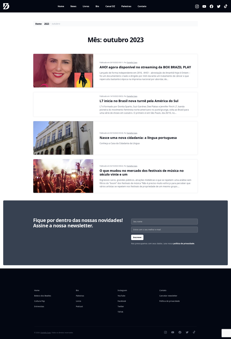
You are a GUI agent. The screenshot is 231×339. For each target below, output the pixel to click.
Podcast (79, 306)
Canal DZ (110, 6)
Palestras (126, 6)
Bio (97, 6)
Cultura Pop (39, 301)
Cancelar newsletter (168, 295)
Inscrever (137, 237)
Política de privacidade (169, 301)
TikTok (120, 311)
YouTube (121, 295)
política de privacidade (183, 243)
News (73, 6)
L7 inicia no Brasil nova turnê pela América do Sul (139, 101)
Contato (142, 6)
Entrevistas (39, 306)
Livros (86, 6)
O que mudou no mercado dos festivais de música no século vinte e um (142, 172)
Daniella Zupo (132, 62)
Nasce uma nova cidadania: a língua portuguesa (138, 137)
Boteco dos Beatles (42, 295)
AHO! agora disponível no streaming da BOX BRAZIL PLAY (145, 67)
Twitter (121, 306)
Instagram (122, 290)
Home (61, 6)
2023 (46, 23)
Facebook (122, 301)
